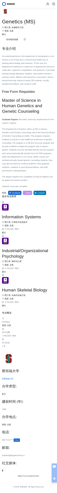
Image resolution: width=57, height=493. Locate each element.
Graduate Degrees (10, 119)
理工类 (7, 27)
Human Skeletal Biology (24, 290)
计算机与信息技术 (19, 222)
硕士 (4, 34)
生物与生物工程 (18, 295)
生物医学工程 (17, 27)
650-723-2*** (10, 440)
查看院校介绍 (7, 379)
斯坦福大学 (10, 371)
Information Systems (21, 216)
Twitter (28, 193)
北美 (12, 31)
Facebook (15, 193)
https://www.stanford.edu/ (28, 476)
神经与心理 (16, 261)
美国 (6, 31)
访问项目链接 (12, 39)
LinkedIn (41, 193)
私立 (4, 394)
